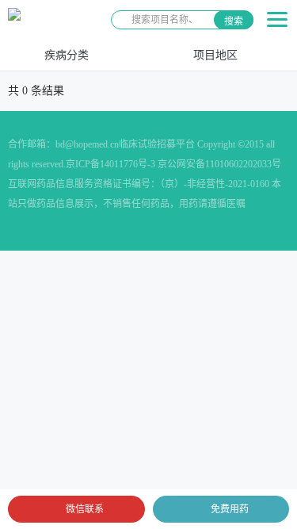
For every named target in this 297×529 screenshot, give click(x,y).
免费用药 (230, 509)
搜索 (233, 21)
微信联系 (85, 509)
